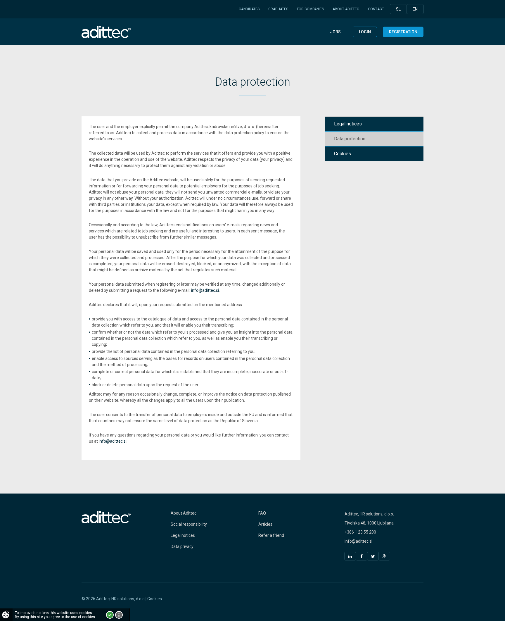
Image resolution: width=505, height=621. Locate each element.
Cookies (154, 598)
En (415, 9)
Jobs (335, 32)
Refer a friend (271, 535)
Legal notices (183, 535)
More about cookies (119, 615)
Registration (403, 32)
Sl (398, 9)
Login (365, 32)
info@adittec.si (205, 290)
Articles (265, 524)
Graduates (278, 9)
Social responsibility (189, 524)
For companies (310, 9)
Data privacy (182, 546)
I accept (110, 615)
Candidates (249, 9)
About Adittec (346, 9)
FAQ (262, 513)
